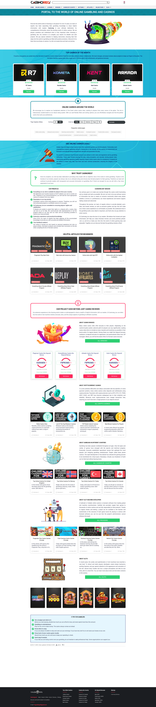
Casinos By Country (69, 7)
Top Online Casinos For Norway (66, 481)
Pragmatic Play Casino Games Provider (41, 539)
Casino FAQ (34, 251)
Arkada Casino (127, 85)
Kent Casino (94, 85)
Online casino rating (40, 132)
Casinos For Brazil (83, 696)
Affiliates (90, 7)
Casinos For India (83, 698)
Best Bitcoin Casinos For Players (114, 424)
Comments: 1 (36, 291)
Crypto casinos (93, 135)
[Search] (107, 2)
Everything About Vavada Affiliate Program (41, 287)
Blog (107, 7)
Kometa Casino (61, 85)
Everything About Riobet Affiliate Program (90, 287)
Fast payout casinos (116, 132)
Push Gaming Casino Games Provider (66, 539)
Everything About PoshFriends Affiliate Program (114, 287)
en (124, 3)
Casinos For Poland (83, 700)
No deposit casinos (90, 132)
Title (99, 122)
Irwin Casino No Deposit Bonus (114, 354)
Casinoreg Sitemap (115, 694)
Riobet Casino (66, 700)
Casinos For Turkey (83, 702)
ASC (55, 122)
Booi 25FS (97, 694)
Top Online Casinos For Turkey (90, 481)
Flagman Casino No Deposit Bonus (42, 354)
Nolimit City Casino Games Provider (114, 539)
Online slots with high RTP (90, 255)
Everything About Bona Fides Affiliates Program (66, 287)
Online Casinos (39, 7)
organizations (96, 639)
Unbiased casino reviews (53, 132)
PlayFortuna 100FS (99, 696)
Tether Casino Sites (41, 424)
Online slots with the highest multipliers (114, 256)
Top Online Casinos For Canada (114, 481)
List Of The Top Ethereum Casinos (66, 424)
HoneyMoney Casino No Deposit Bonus (66, 354)
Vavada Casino (66, 698)
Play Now (28, 91)
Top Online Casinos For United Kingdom (41, 482)
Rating (76, 122)
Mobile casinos (80, 132)
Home (32, 7)
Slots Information (42, 251)
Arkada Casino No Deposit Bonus (90, 354)
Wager (94, 122)
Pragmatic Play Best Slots (41, 255)
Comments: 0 (36, 261)
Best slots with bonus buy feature (65, 255)
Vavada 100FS (98, 702)
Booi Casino (65, 702)
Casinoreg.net (33, 697)
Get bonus (42, 376)
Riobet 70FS (97, 698)
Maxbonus (88, 122)
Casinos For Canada (83, 694)
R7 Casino (29, 85)
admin (59, 645)
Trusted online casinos (103, 132)
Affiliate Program (35, 281)
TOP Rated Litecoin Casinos (90, 424)
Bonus (82, 122)
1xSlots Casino (66, 694)
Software (81, 7)
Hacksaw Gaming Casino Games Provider (90, 539)
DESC (60, 122)
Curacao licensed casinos (65, 135)
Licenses (49, 7)
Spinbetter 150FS (98, 700)
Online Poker (100, 7)
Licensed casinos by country (80, 135)
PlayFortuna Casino (67, 696)
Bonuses (57, 7)
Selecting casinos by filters (68, 132)
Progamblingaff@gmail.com (40, 704)
